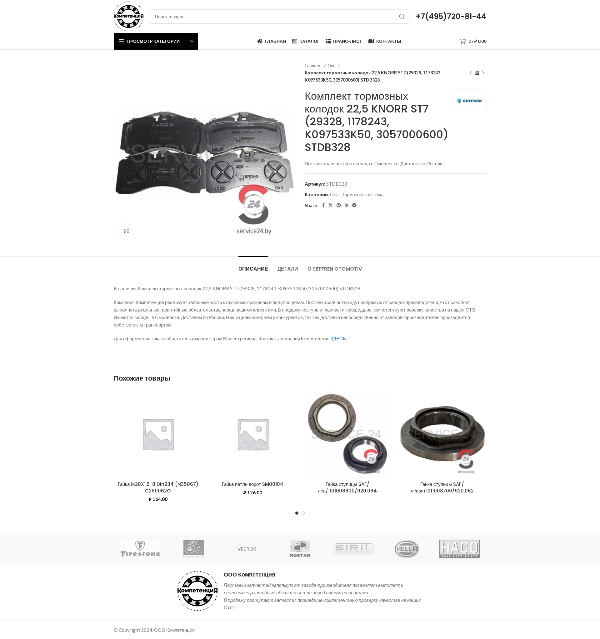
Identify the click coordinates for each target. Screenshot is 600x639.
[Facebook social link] (323, 205)
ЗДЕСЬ (338, 338)
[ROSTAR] (300, 549)
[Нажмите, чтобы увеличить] (126, 231)
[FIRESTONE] (140, 549)
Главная (313, 65)
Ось (332, 65)
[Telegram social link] (354, 205)
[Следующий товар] (483, 73)
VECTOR (247, 549)
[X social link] (331, 205)
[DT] (193, 549)
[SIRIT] (353, 549)
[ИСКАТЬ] (402, 16)
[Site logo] (128, 15)
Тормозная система (362, 194)
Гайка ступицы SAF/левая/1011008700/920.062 (442, 487)
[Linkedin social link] (346, 205)
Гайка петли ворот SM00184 (252, 484)
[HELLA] (406, 549)
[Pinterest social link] (339, 205)
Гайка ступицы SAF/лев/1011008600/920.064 (347, 487)
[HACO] (459, 549)
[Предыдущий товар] (471, 73)
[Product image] (442, 434)
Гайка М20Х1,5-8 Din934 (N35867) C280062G (158, 487)
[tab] (253, 265)
